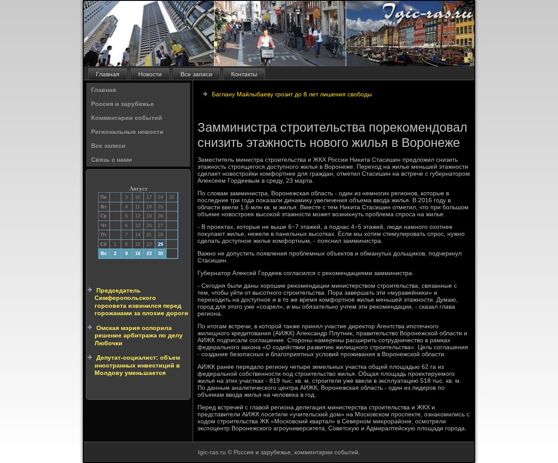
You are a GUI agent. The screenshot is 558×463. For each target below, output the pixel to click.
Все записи (196, 74)
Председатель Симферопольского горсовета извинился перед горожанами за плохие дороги (141, 302)
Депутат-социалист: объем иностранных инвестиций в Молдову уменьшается (137, 365)
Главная (107, 74)
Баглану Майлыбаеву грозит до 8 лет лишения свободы (292, 94)
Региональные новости (127, 131)
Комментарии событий (126, 117)
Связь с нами (111, 159)
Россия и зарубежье (122, 103)
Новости (150, 74)
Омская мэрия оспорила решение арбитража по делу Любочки (139, 335)
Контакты (244, 74)
